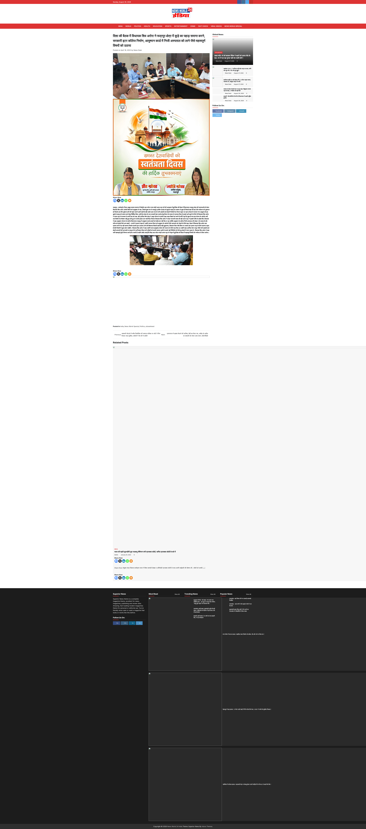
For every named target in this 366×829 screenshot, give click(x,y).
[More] (129, 200)
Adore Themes (207, 826)
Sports (168, 26)
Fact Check (203, 26)
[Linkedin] (122, 200)
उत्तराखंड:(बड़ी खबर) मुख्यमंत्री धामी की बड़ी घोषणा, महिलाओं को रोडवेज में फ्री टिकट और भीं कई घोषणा (204, 610)
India (120, 26)
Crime (192, 26)
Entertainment (180, 26)
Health (147, 26)
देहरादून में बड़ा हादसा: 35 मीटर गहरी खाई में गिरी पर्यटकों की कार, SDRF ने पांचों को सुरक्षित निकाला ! (247, 709)
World (128, 26)
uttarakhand (150, 326)
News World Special (233, 26)
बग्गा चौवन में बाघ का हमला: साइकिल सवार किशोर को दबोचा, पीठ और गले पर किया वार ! (243, 634)
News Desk (138, 50)
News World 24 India (174, 826)
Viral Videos (216, 26)
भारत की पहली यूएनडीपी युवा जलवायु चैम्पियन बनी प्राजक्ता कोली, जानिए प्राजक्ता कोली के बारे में (145, 552)
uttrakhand (218, 52)
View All (177, 594)
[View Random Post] (247, 26)
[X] (118, 200)
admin (116, 555)
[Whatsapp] (126, 200)
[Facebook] (114, 200)
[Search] (250, 26)
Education (157, 26)
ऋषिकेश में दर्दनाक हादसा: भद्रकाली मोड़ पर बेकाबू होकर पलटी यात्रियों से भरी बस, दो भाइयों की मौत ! (247, 784)
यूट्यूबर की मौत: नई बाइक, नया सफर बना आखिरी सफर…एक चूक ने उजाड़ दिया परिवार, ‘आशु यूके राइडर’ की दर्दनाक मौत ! (204, 601)
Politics (137, 26)
